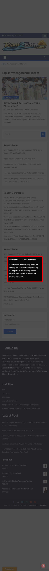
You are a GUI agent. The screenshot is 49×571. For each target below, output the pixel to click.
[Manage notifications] (43, 566)
